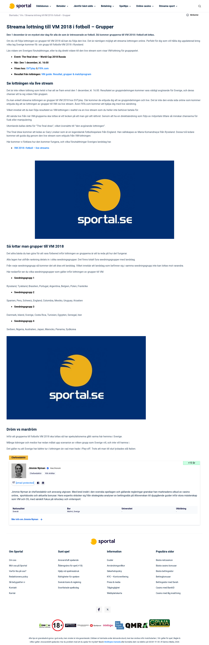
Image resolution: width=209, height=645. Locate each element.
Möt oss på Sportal (18, 565)
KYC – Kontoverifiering (117, 576)
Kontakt (13, 587)
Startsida (13, 15)
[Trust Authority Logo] (70, 625)
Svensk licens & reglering (69, 582)
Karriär (12, 593)
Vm (21, 15)
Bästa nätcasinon (164, 560)
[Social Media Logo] (99, 609)
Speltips (123, 6)
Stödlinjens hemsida (112, 642)
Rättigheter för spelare (68, 576)
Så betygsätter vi (17, 582)
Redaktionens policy (18, 576)
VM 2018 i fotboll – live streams (31, 148)
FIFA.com (43, 68)
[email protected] (25, 483)
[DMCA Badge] (44, 625)
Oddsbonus (42, 6)
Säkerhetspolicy (114, 571)
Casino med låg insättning (168, 593)
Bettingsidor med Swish (167, 582)
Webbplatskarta (114, 593)
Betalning (106, 6)
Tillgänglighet (113, 587)
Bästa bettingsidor (165, 571)
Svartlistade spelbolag (68, 587)
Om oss (12, 560)
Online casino (143, 6)
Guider (110, 560)
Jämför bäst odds (83, 6)
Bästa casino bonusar (166, 565)
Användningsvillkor (116, 565)
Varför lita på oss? (17, 571)
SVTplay (30, 68)
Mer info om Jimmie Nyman (24, 519)
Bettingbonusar (163, 576)
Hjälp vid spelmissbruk (68, 571)
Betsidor (61, 6)
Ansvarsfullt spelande (68, 560)
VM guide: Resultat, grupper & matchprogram (66, 74)
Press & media (113, 582)
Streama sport (167, 6)
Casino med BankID (165, 587)
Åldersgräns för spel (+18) (70, 565)
